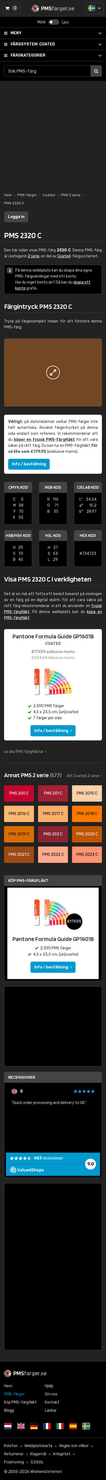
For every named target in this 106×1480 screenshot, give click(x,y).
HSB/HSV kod (18, 535)
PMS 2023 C (87, 854)
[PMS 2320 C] (53, 373)
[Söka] (96, 71)
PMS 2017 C (53, 813)
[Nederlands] (8, 1426)
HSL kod (53, 535)
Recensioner (21, 1077)
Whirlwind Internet (46, 1471)
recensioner (48, 1158)
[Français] (47, 1426)
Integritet (61, 1454)
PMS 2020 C (87, 834)
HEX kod (88, 535)
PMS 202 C (53, 834)
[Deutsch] (34, 1426)
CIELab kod (88, 487)
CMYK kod (18, 487)
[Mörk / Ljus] (53, 22)
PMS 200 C (19, 793)
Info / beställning (29, 464)
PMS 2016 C (19, 813)
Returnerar (13, 1454)
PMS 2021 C (19, 854)
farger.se (29, 1373)
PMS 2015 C (87, 793)
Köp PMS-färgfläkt (28, 880)
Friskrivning (14, 1462)
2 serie (33, 256)
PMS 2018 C (87, 813)
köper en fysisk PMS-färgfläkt (44, 439)
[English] (21, 1426)
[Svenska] (94, 8)
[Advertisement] (53, 134)
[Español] (73, 1426)
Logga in (16, 216)
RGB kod (53, 487)
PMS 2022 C (53, 854)
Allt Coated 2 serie (83, 776)
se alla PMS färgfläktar (23, 751)
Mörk (42, 22)
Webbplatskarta (38, 1446)
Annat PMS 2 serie (32, 775)
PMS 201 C (53, 793)
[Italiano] (60, 1426)
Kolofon (11, 1446)
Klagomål (38, 1454)
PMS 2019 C (19, 834)
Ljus (65, 22)
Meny (16, 33)
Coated (33, 44)
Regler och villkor (74, 1446)
